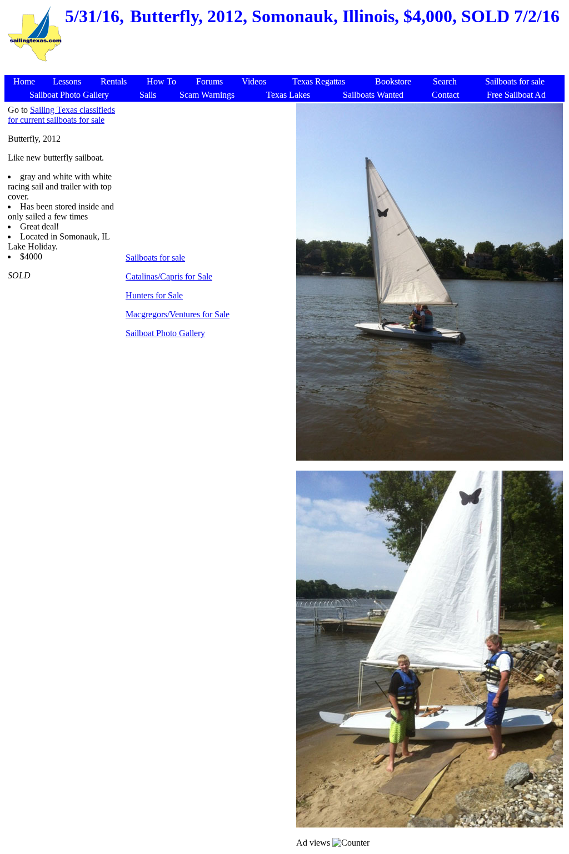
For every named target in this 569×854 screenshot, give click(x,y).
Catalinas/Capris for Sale (169, 276)
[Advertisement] (286, 69)
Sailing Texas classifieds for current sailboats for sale (61, 114)
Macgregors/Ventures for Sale (177, 314)
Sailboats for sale (155, 257)
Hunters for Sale (154, 295)
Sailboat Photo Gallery (165, 333)
